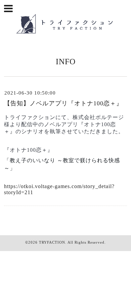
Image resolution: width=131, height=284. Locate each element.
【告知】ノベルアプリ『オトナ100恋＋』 (63, 103)
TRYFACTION (52, 242)
